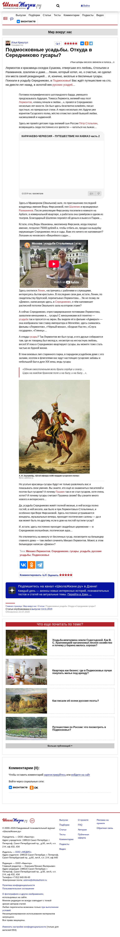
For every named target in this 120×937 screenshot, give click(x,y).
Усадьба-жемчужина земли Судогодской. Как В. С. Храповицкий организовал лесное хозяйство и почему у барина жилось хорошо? (82, 643)
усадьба (23, 319)
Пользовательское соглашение (18, 888)
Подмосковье (61, 80)
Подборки (34, 15)
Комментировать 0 (32, 575)
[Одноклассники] (86, 43)
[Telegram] (91, 43)
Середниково (63, 301)
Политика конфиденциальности (18, 885)
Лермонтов (25, 102)
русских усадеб (62, 84)
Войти (86, 5)
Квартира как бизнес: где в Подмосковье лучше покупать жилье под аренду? (82, 671)
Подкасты (88, 15)
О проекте (83, 820)
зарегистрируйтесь (55, 774)
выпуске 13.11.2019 (41, 609)
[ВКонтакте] (82, 43)
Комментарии (71, 15)
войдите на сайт (80, 774)
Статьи (47, 15)
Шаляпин (74, 206)
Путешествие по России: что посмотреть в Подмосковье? (79, 728)
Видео (100, 15)
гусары (33, 336)
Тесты (57, 15)
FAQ (80, 825)
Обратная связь (105, 828)
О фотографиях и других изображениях (22, 894)
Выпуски (21, 15)
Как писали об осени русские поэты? (75, 700)
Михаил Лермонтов (38, 551)
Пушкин (60, 491)
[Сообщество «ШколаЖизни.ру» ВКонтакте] (26, 21)
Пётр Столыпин (88, 123)
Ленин (41, 290)
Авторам (82, 829)
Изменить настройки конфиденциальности (24, 926)
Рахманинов (26, 210)
